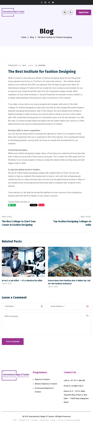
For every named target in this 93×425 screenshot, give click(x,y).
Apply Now (83, 12)
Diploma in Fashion (42, 379)
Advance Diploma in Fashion (46, 384)
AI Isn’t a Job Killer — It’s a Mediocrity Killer (22, 280)
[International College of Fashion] (13, 12)
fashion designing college (33, 173)
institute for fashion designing (46, 78)
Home (23, 37)
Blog (32, 37)
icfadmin (41, 65)
